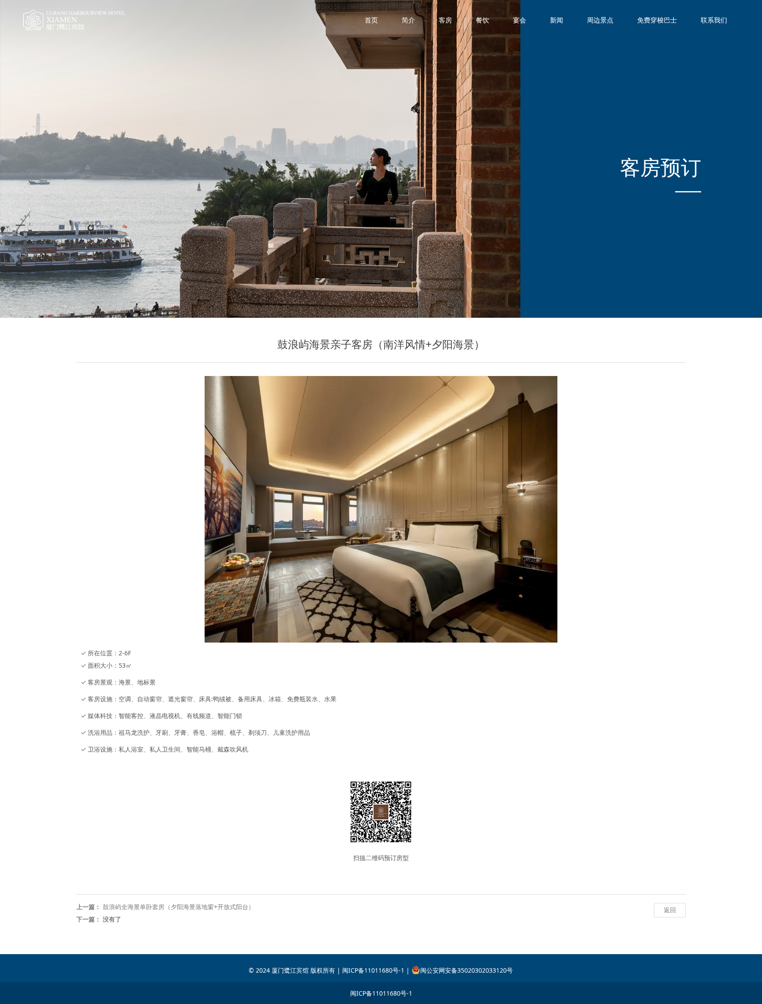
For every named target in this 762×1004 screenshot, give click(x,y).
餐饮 (482, 19)
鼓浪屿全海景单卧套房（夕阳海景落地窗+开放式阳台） (178, 906)
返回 (670, 910)
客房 (445, 19)
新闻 (556, 19)
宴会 (519, 19)
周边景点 (600, 19)
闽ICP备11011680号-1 (381, 993)
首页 (371, 19)
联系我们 (714, 19)
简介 (408, 19)
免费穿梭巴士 (657, 19)
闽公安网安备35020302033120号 (466, 970)
